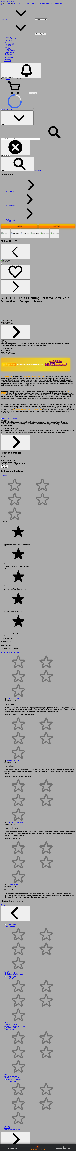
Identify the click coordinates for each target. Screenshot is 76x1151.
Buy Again (7, 45)
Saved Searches (9, 51)
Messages (7, 59)
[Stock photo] (5, 233)
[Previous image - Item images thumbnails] (15, 251)
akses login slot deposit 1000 (34, 376)
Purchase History (10, 44)
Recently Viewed (10, 39)
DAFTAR (57, 226)
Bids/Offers (8, 40)
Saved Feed (8, 49)
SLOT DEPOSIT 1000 (56, 3)
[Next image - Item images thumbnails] (15, 286)
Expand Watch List (41, 19)
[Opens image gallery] (1, 264)
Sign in (8, 3)
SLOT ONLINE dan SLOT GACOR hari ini (27, 409)
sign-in (8, 79)
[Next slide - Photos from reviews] (15, 1139)
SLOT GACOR (22, 3)
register (14, 3)
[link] (15, 332)
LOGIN (19, 226)
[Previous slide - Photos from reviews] (15, 913)
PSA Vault (7, 61)
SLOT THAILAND (43, 3)
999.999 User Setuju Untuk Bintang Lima (30, 364)
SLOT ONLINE (32, 3)
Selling (6, 47)
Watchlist (7, 42)
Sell (2, 5)
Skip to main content (7, 1)
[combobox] (20, 139)
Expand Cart (33, 93)
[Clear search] (15, 147)
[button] (17, 164)
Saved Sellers (9, 52)
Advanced (37, 170)
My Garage (8, 54)
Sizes (6, 56)
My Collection (8, 57)
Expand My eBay (40, 34)
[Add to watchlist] (15, 272)
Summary (7, 37)
